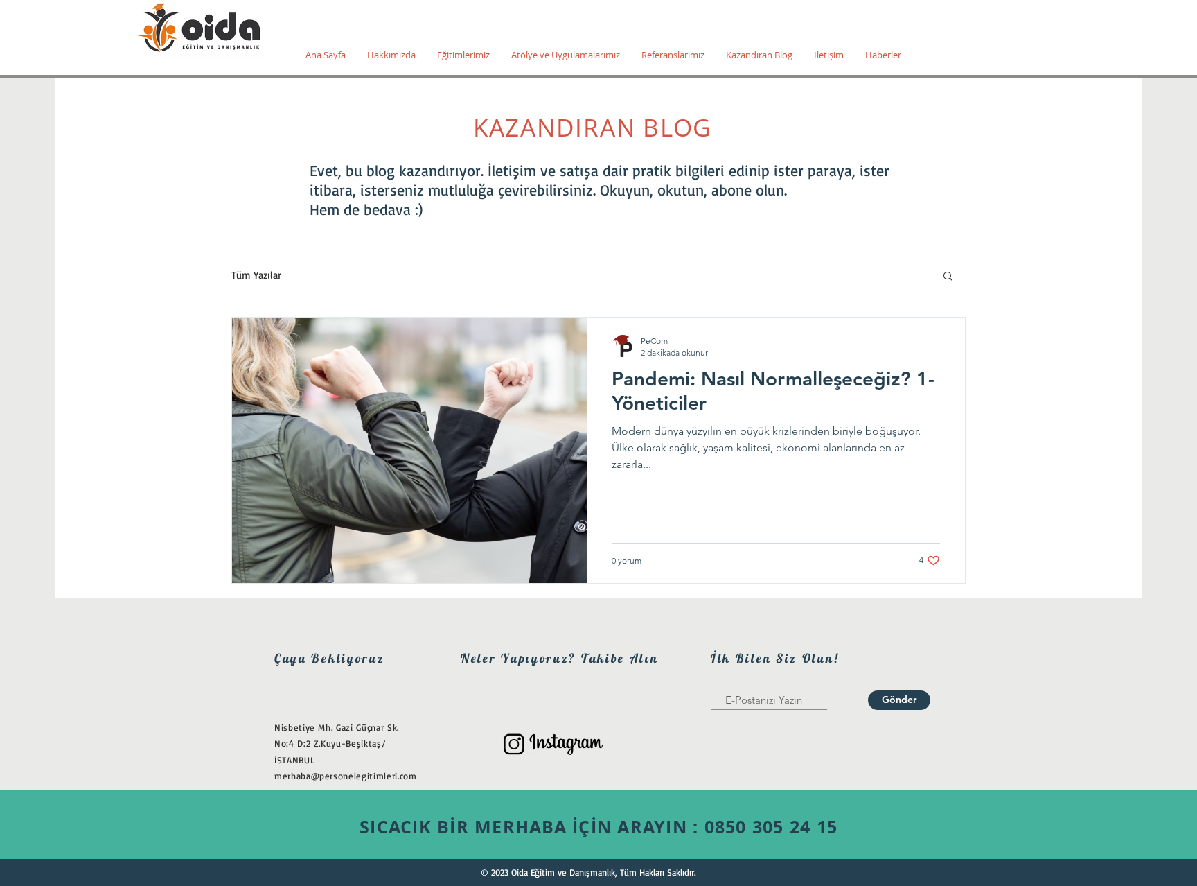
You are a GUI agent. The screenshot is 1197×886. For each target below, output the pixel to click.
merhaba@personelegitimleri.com (345, 775)
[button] (948, 277)
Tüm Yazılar (256, 275)
